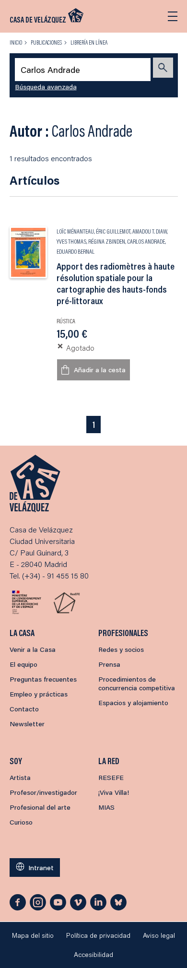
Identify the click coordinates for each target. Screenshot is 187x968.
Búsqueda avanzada (46, 87)
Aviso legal (159, 935)
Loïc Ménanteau (75, 231)
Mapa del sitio (33, 935)
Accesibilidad (93, 954)
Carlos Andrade (146, 241)
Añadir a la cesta (100, 370)
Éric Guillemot (113, 231)
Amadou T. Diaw (149, 231)
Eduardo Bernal (75, 251)
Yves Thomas (71, 241)
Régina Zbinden (106, 241)
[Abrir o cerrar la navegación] (172, 16)
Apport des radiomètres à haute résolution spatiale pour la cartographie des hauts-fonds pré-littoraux (116, 283)
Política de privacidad (98, 935)
